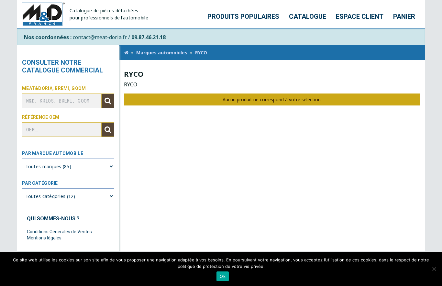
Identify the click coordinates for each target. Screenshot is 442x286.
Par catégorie (40, 183)
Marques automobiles (161, 53)
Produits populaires (243, 16)
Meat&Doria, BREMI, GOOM (54, 88)
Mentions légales (44, 237)
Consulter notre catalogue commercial (62, 66)
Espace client (359, 16)
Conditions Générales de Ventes (59, 231)
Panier (404, 16)
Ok (223, 276)
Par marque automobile (52, 153)
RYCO (201, 53)
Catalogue (307, 16)
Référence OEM (41, 117)
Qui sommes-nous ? (53, 218)
